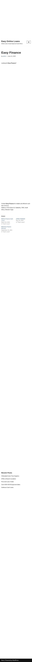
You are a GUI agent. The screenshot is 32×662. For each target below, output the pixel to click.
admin (4, 56)
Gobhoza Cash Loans (7, 487)
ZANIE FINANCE (20, 218)
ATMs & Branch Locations (8, 479)
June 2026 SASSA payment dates (10, 484)
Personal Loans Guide (7, 481)
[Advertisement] (16, 18)
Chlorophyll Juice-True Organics (10, 476)
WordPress (15, 660)
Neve (2, 660)
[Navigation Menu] (29, 42)
